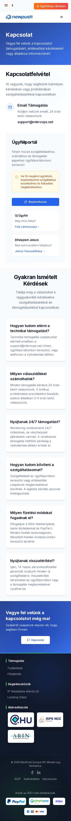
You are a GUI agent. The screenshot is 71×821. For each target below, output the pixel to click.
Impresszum (50, 778)
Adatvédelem (32, 778)
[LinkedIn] (39, 772)
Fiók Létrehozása (26, 226)
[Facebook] (32, 772)
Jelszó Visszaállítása (28, 251)
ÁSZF (17, 778)
